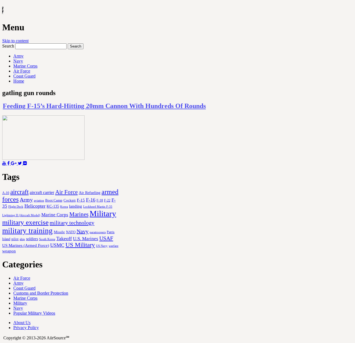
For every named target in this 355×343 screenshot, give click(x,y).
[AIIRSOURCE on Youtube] (4, 163)
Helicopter (34, 206)
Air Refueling (89, 192)
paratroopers (98, 232)
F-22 (107, 200)
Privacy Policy (26, 327)
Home (18, 81)
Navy (18, 61)
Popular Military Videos (34, 313)
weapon (9, 250)
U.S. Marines (85, 238)
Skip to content (15, 40)
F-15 (81, 200)
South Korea (47, 239)
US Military (80, 245)
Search (8, 46)
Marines (78, 214)
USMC (57, 245)
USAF (106, 238)
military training (27, 231)
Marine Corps (25, 66)
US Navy (102, 245)
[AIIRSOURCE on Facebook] (9, 163)
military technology (72, 223)
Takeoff (64, 238)
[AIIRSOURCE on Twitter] (20, 163)
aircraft (19, 191)
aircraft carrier (42, 192)
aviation (39, 200)
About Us (22, 322)
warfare (113, 245)
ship (22, 239)
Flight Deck (15, 206)
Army (18, 56)
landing (75, 206)
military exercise (25, 222)
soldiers (32, 239)
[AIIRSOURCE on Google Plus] (14, 163)
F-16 (90, 200)
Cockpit (70, 200)
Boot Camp (53, 200)
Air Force (21, 71)
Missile (59, 232)
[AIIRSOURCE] (2, 11)
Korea (64, 206)
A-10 (5, 193)
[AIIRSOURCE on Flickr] (25, 163)
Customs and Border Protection (40, 293)
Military (103, 213)
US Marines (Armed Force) (25, 245)
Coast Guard (24, 76)
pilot (15, 239)
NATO (70, 232)
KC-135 (53, 206)
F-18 (100, 200)
